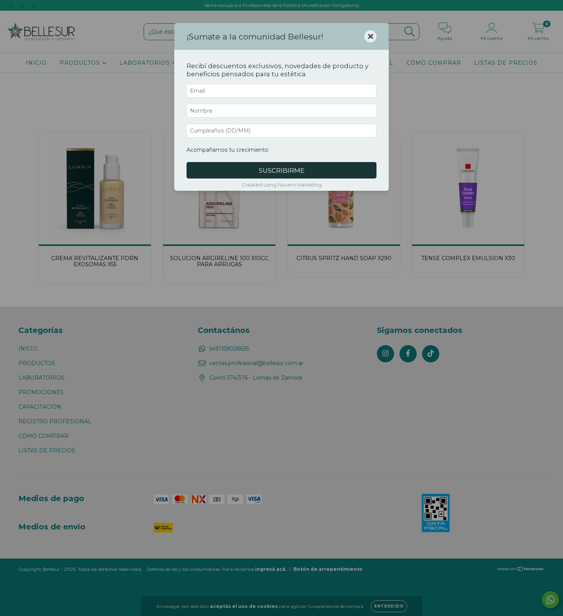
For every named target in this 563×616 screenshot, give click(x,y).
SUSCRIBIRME (281, 170)
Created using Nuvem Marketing (282, 185)
